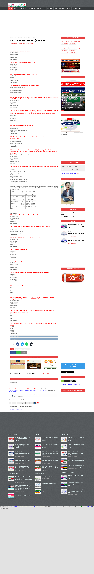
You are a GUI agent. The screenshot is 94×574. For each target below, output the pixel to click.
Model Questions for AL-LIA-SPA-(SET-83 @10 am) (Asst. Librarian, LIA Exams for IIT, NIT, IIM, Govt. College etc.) (24, 496)
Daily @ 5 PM (72, 43)
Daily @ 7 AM (73, 45)
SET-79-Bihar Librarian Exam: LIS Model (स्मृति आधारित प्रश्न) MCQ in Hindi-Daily (23, 446)
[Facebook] (17, 345)
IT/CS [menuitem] (44, 8)
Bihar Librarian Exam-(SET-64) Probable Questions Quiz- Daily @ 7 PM (76, 233)
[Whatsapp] (26, 345)
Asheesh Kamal (88, 507)
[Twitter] (22, 345)
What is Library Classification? (48, 483)
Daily (63, 41)
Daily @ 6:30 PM (65, 45)
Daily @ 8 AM (72, 48)
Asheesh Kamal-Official (16, 43)
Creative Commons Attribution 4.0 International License (71, 384)
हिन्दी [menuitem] (68, 8)
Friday (77, 169)
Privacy (31, 507)
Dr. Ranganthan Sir (65, 212)
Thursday (72, 169)
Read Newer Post (14, 339)
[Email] (31, 345)
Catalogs (63, 214)
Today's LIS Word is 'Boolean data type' (49, 490)
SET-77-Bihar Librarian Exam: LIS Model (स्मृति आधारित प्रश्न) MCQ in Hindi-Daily (23, 460)
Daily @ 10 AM (69, 41)
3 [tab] (67, 110)
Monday (69, 166)
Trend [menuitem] (38, 8)
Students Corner (77, 212)
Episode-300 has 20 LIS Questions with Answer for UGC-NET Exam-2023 (76, 453)
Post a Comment (14, 385)
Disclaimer (41, 507)
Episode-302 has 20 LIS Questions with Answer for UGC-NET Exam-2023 (76, 439)
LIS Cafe (16, 507)
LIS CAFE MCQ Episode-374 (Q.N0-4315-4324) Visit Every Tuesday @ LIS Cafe (49, 446)
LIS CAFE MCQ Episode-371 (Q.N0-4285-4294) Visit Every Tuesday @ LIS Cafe (49, 468)
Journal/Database (65, 216)
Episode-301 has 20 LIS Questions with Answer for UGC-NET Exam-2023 (76, 446)
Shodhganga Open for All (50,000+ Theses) (33, 372)
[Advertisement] (47, 23)
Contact (26, 507)
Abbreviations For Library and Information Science (17, 372)
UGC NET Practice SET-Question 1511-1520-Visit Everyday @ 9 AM (76, 459)
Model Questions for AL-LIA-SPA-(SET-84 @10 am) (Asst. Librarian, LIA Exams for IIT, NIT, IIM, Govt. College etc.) (23, 487)
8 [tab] (81, 110)
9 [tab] (83, 110)
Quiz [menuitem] (15, 8)
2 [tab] (65, 110)
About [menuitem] (74, 8)
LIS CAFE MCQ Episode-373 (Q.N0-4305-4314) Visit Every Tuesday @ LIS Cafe (49, 453)
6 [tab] (75, 110)
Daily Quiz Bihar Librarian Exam (68, 173)
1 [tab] (62, 110)
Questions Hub (18, 349)
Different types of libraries (49, 372)
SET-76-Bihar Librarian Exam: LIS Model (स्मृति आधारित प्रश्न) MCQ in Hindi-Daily (23, 468)
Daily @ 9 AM (64, 50)
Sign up (75, 216)
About (21, 507)
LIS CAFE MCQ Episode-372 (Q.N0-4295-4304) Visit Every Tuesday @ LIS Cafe (49, 460)
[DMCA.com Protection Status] (65, 381)
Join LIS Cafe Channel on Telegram (74, 366)
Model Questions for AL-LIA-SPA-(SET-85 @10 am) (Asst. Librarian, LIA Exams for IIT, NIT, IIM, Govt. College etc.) (24, 479)
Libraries (75, 214)
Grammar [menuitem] (50, 8)
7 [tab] (78, 110)
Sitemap (35, 507)
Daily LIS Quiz (65, 52)
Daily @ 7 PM (64, 48)
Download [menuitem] (61, 8)
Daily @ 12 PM (65, 43)
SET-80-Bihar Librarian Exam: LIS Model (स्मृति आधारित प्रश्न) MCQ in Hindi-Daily (23, 439)
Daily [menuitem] (80, 8)
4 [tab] (70, 110)
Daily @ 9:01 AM (72, 50)
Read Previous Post (15, 336)
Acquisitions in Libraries (47, 476)
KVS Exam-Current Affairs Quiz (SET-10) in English (71, 97)
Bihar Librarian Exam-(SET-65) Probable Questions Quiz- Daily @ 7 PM (76, 226)
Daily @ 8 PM (79, 48)
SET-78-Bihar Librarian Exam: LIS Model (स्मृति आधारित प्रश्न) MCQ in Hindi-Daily (23, 453)
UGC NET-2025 (73, 52)
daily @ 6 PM (64, 55)
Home (11, 37)
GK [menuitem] (55, 8)
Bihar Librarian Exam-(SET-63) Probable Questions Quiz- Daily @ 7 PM (76, 240)
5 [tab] (73, 110)
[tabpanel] (72, 95)
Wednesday (64, 169)
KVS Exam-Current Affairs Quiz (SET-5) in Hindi (26, 395)
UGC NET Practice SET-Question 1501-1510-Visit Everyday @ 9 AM (76, 466)
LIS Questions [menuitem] (22, 8)
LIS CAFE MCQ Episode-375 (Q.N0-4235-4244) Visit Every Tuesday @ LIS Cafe (49, 439)
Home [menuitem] (10, 8)
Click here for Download (16, 409)
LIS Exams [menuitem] (31, 8)
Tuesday (75, 166)
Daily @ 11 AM (77, 41)
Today (63, 166)
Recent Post (16, 37)
